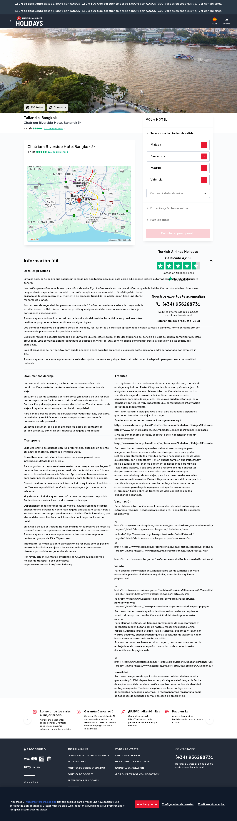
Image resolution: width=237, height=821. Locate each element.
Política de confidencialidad (86, 768)
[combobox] (150, 193)
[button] (10, 21)
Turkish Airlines (78, 749)
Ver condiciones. (210, 3)
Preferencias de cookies (83, 780)
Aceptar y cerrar (147, 804)
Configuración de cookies (177, 804)
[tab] (178, 133)
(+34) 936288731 (181, 304)
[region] (118, 804)
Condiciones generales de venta (88, 755)
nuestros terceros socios (41, 801)
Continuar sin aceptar (211, 804)
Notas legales (77, 761)
